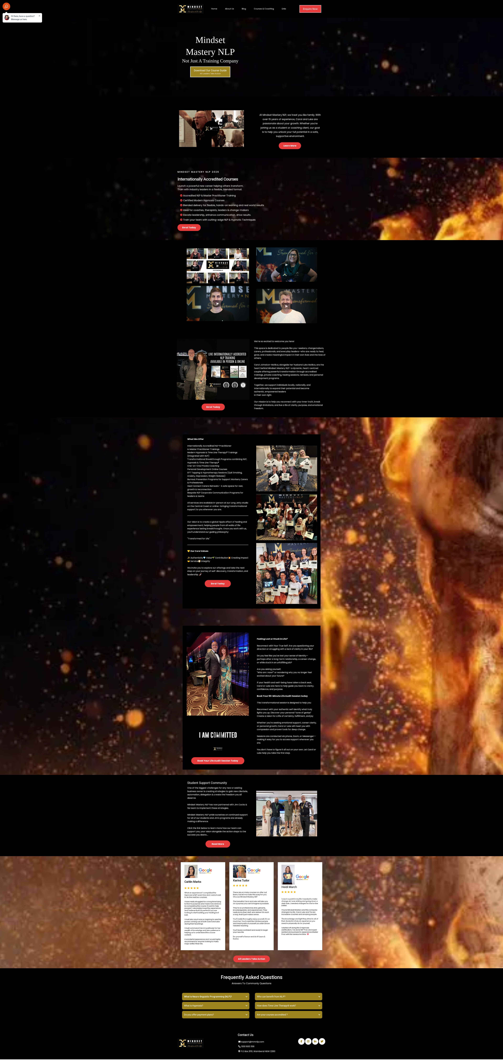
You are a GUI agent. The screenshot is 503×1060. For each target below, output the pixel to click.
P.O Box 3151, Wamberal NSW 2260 (258, 1051)
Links (284, 8)
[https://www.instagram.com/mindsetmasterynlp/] (308, 1041)
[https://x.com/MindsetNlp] (322, 1041)
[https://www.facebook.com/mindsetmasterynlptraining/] (301, 1041)
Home (214, 8)
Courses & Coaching (264, 8)
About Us (229, 8)
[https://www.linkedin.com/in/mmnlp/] (315, 1041)
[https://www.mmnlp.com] (205, 1043)
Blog (244, 8)
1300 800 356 (247, 1046)
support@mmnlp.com (252, 1041)
